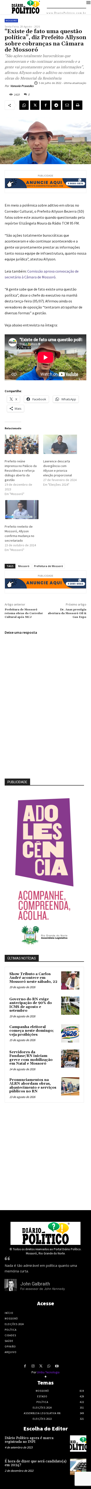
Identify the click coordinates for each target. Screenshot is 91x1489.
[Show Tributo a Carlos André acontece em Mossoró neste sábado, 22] (70, 980)
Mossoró (11, 20)
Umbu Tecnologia (48, 1372)
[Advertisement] (45, 1155)
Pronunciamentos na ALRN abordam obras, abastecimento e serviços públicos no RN (32, 1086)
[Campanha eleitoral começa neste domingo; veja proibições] (70, 1033)
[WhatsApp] (24, 105)
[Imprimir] (77, 105)
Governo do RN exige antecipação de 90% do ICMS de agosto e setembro (30, 1005)
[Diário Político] (45, 1233)
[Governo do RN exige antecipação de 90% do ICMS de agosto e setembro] (70, 1006)
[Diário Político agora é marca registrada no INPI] (78, 1443)
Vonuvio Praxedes (22, 86)
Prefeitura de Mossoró (48, 566)
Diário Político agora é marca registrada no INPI (29, 1440)
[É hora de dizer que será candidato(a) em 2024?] (78, 1467)
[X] (34, 105)
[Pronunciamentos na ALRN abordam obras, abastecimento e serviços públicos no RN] (70, 1086)
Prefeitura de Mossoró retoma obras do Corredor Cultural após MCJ (24, 613)
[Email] (67, 105)
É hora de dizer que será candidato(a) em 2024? (35, 1463)
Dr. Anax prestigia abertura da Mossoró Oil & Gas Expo (67, 613)
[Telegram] (56, 105)
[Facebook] (45, 105)
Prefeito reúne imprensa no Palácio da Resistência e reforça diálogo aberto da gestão (21, 470)
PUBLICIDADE (17, 782)
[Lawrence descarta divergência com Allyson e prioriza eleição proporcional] (60, 444)
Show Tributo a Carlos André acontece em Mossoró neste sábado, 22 (33, 978)
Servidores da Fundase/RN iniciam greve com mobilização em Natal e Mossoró (30, 1058)
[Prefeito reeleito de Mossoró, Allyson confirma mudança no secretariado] (21, 509)
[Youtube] (57, 1366)
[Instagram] (33, 1366)
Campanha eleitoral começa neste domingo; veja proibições (31, 1031)
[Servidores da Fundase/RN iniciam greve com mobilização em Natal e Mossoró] (70, 1058)
